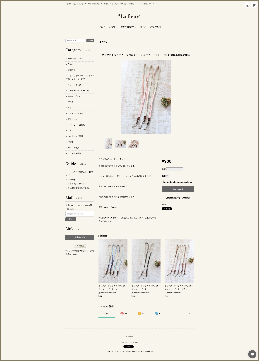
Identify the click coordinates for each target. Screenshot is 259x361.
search (90, 40)
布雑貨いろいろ (74, 96)
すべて (107, 313)
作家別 (71, 142)
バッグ (71, 107)
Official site (80, 237)
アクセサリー (73, 119)
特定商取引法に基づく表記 (79, 188)
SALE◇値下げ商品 (76, 59)
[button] (128, 27)
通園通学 (71, 70)
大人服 (71, 130)
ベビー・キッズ (74, 85)
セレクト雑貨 (73, 148)
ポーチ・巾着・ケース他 (78, 90)
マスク (71, 102)
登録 (71, 219)
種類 (164, 169)
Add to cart (178, 189)
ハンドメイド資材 (75, 136)
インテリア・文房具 (76, 125)
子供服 (71, 64)
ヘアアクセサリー (75, 113)
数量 (164, 176)
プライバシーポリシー (77, 184)
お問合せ (71, 179)
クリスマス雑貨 (74, 153)
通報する (165, 204)
